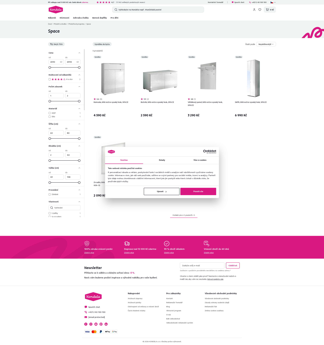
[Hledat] (115, 10)
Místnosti (64, 17)
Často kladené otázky (136, 310)
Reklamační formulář (174, 302)
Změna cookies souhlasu (214, 310)
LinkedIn (106, 324)
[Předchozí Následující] (113, 78)
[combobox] (266, 44)
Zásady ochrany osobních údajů (217, 302)
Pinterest (101, 324)
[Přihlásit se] (254, 9)
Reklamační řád (211, 306)
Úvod (50, 24)
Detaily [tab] (162, 160)
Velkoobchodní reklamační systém (179, 323)
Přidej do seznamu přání (131, 57)
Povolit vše (198, 191)
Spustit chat (239, 2)
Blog (168, 306)
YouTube (95, 324)
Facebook (85, 324)
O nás (168, 315)
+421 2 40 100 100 (259, 2)
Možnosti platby (134, 302)
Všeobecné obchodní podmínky (217, 298)
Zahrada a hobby (81, 17)
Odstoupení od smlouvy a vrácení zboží (143, 306)
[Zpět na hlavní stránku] (55, 10)
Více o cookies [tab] (200, 160)
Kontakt (169, 298)
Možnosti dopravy (135, 298)
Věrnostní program (173, 310)
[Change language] (273, 2)
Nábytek (52, 17)
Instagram (90, 324)
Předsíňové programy (76, 24)
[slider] (50, 67)
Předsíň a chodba (60, 24)
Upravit (160, 191)
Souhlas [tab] (124, 160)
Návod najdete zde (215, 279)
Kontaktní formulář (215, 2)
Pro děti (114, 17)
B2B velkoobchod (173, 319)
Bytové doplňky (99, 17)
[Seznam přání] (259, 9)
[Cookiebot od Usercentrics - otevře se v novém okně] (205, 152)
